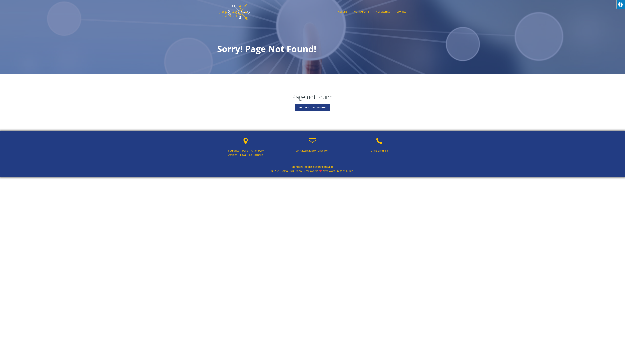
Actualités (383, 11)
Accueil (342, 11)
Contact (402, 11)
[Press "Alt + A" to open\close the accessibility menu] (620, 4)
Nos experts (361, 11)
